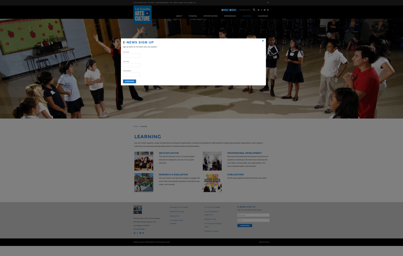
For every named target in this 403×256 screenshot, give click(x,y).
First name (126, 52)
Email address (127, 71)
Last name (126, 61)
